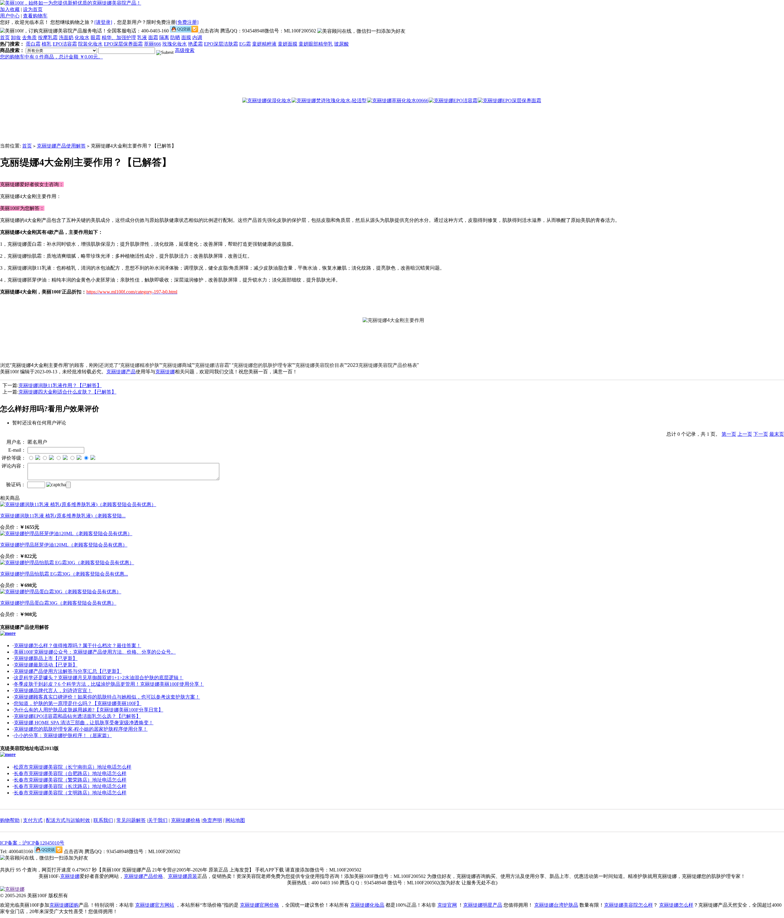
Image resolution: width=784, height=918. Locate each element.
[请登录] (103, 22)
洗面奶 (66, 37)
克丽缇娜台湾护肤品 (556, 905)
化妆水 (82, 37)
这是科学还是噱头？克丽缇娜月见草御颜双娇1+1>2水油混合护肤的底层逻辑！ (98, 677)
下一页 (760, 434)
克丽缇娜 (165, 371)
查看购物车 (35, 15)
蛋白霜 (33, 44)
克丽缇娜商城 (177, 365)
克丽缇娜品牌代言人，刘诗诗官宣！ (53, 690)
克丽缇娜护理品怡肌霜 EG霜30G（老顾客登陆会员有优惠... (64, 574)
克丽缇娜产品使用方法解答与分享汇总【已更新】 (68, 671)
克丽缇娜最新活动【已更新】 (45, 664)
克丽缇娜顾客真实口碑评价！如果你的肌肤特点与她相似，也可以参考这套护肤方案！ (107, 697)
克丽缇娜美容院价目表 (319, 365)
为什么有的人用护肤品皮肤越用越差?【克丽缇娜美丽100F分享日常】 (88, 709)
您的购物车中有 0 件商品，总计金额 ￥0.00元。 (51, 56)
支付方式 (33, 820)
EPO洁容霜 (65, 44)
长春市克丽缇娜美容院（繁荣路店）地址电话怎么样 (70, 779)
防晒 (175, 37)
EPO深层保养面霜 (123, 44)
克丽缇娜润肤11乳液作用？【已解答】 (60, 385)
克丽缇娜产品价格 (143, 876)
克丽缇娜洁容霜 (212, 365)
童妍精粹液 (264, 44)
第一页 (729, 434)
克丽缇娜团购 (64, 905)
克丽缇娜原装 (182, 876)
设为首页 (33, 9)
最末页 (776, 434)
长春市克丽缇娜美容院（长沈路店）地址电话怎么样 (70, 786)
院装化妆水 (90, 44)
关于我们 (158, 820)
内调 (197, 37)
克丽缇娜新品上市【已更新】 (45, 658)
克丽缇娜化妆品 (367, 905)
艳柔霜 (195, 44)
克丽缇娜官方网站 (154, 905)
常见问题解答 (131, 820)
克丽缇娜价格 (185, 820)
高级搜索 (184, 50)
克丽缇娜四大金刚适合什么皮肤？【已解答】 (67, 391)
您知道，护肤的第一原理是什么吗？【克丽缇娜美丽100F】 (77, 703)
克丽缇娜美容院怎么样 (628, 905)
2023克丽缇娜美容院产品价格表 (382, 365)
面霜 (153, 37)
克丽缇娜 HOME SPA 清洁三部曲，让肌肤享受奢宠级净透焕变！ (83, 722)
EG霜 (245, 44)
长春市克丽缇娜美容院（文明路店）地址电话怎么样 (70, 792)
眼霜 (95, 37)
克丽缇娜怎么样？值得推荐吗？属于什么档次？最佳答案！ (77, 645)
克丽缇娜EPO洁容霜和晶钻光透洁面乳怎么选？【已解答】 (77, 716)
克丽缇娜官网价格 (259, 905)
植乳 (46, 44)
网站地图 (235, 820)
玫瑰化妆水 (174, 44)
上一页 (744, 434)
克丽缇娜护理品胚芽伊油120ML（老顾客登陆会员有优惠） (63, 544)
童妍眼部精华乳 (316, 44)
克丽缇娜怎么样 (676, 905)
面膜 (186, 37)
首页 (5, 37)
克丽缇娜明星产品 (482, 905)
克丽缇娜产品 (121, 371)
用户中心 (10, 15)
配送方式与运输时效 (68, 820)
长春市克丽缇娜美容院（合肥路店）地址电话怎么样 (70, 773)
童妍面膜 (287, 44)
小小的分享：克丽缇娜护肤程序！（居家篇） (63, 735)
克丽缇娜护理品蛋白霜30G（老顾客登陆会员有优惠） (58, 603)
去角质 (29, 37)
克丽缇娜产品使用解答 (61, 145)
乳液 (142, 37)
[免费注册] (187, 22)
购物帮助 (10, 820)
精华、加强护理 (119, 37)
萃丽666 (152, 44)
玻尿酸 (341, 44)
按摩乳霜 (48, 37)
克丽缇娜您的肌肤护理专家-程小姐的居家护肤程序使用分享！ (81, 729)
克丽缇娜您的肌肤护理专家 (262, 365)
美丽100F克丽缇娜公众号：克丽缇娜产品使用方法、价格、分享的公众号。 (95, 652)
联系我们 (103, 820)
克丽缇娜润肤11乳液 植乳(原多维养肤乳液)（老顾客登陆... (63, 515)
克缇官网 (447, 905)
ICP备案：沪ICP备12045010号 (32, 842)
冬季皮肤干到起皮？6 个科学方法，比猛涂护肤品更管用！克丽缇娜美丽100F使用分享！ (109, 684)
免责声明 (212, 820)
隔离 (164, 37)
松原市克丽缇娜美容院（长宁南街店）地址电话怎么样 (72, 767)
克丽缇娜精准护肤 (139, 365)
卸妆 (16, 37)
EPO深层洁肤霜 (221, 44)
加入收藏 (10, 9)
